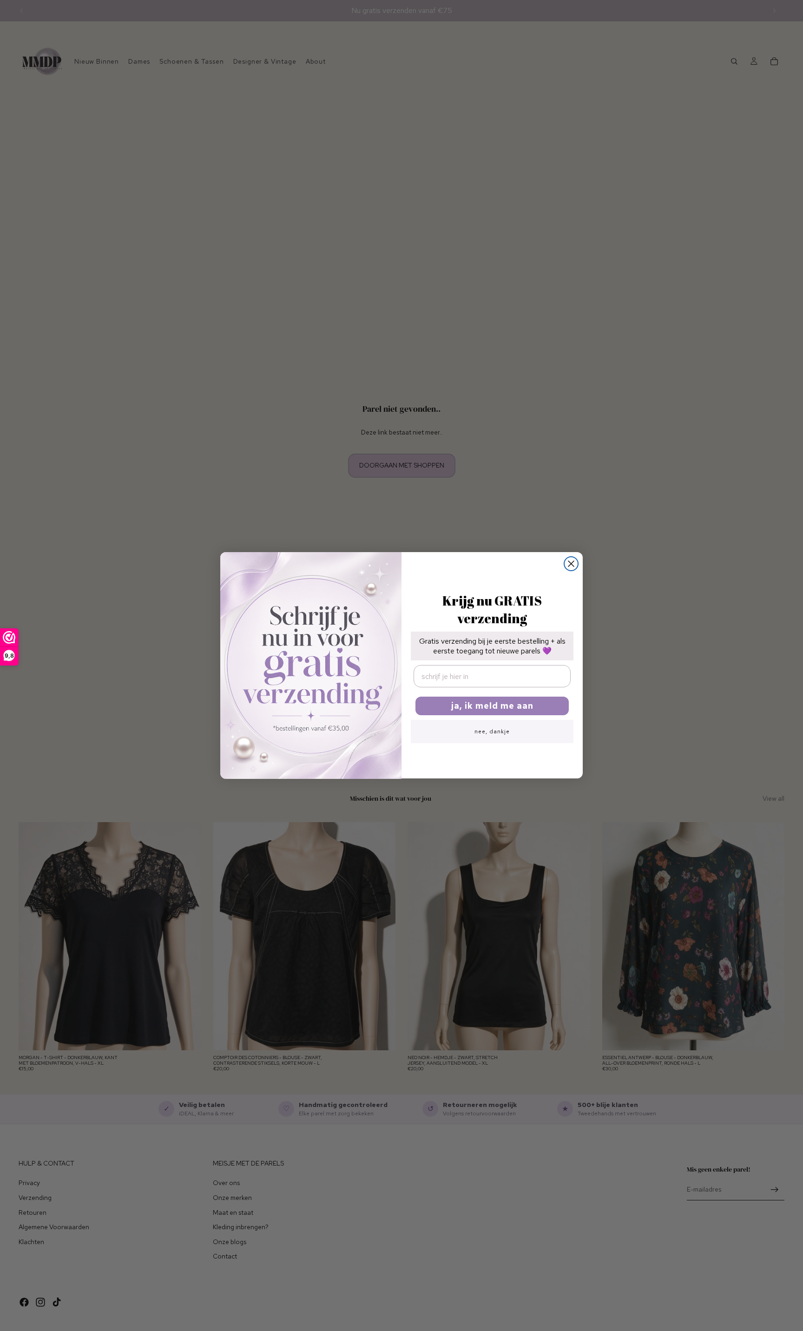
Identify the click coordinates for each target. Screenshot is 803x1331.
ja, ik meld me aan (492, 706)
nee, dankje (492, 732)
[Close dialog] (571, 564)
